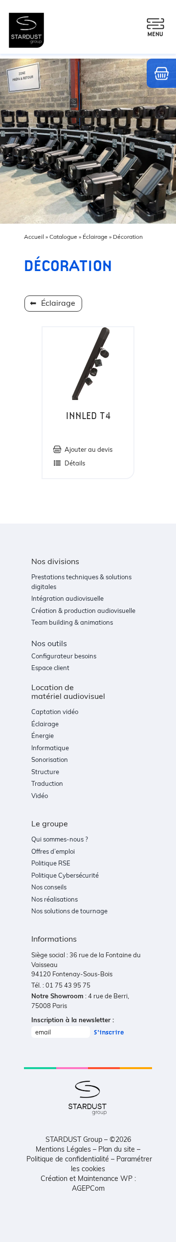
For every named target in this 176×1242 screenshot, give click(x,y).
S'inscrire (109, 1032)
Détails (75, 463)
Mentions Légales (63, 1149)
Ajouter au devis (88, 449)
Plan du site (116, 1149)
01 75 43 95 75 (67, 985)
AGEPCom (88, 1188)
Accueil (34, 236)
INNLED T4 (88, 415)
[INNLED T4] (88, 363)
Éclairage (95, 236)
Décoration (128, 236)
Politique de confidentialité (67, 1158)
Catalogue (63, 236)
